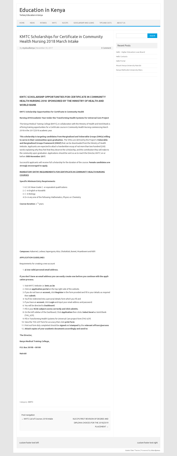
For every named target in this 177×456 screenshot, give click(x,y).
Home (21, 23)
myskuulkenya (28, 48)
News (32, 23)
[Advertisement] (65, 72)
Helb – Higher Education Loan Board (130, 52)
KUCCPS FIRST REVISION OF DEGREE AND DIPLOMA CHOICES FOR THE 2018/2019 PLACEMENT (90, 423)
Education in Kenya (42, 10)
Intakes (43, 23)
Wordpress (155, 450)
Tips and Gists (105, 23)
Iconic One (129, 450)
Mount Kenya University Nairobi (128, 65)
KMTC (54, 23)
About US (121, 23)
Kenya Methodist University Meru (129, 70)
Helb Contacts (121, 56)
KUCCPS (65, 23)
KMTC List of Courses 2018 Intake (37, 419)
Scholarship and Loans (84, 23)
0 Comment (106, 48)
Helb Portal (120, 61)
